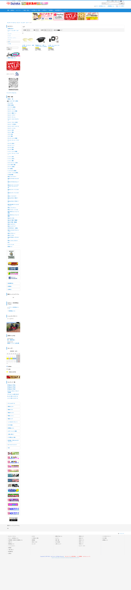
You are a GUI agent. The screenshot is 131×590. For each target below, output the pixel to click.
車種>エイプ (10, 418)
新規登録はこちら (12, 310)
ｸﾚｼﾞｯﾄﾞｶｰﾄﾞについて (12, 444)
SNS (9, 447)
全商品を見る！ (11, 28)
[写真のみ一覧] (59, 30)
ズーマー (78, 557)
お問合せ (9, 289)
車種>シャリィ (11, 415)
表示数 (25, 30)
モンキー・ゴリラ (82, 545)
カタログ (33, 536)
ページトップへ (121, 533)
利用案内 (9, 286)
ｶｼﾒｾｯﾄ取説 (10, 425)
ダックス (72, 557)
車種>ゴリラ (10, 409)
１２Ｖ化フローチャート (13, 421)
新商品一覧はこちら (12, 57)
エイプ (69, 557)
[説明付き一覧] (62, 30)
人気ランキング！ (58, 543)
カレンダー (34, 543)
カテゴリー (57, 538)
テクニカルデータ (11, 403)
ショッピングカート (11, 545)
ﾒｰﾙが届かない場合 (11, 437)
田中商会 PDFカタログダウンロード (13, 441)
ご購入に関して (11, 434)
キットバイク (60, 557)
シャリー (75, 557)
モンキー (64, 557)
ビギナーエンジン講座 (12, 431)
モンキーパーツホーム (12, 536)
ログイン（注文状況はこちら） (14, 308)
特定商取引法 (10, 283)
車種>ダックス (11, 412)
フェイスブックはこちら (11, 92)
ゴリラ (67, 557)
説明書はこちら (11, 428)
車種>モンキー (11, 406)
